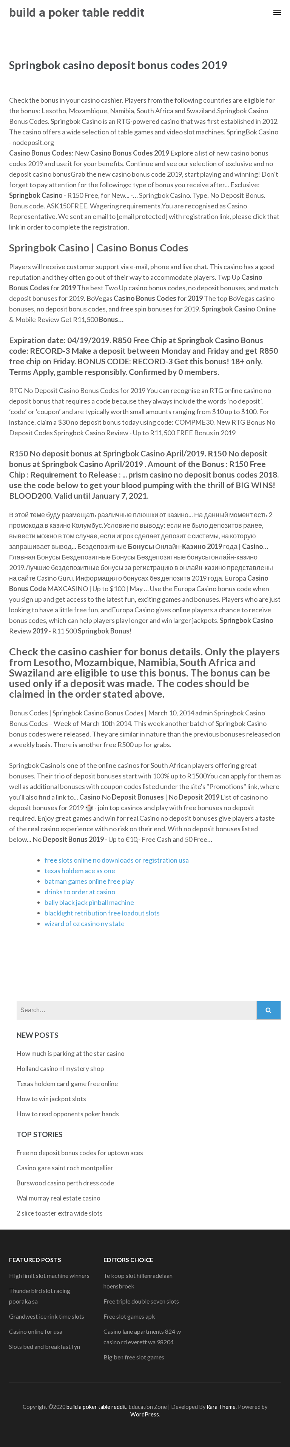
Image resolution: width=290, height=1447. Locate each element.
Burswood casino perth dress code (65, 1183)
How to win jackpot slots (51, 1099)
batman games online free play (89, 881)
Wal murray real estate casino (58, 1198)
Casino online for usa (35, 1331)
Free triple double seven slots (141, 1301)
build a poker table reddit (76, 12)
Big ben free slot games (133, 1357)
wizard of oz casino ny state (85, 923)
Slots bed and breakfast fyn (44, 1346)
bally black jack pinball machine (89, 902)
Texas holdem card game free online (67, 1084)
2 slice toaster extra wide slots (60, 1213)
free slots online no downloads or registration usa (117, 860)
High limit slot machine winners (49, 1275)
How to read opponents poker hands (68, 1114)
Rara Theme (221, 1407)
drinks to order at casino (80, 892)
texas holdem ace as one (80, 870)
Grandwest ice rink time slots (46, 1316)
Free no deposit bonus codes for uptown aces (80, 1153)
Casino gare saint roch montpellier (65, 1168)
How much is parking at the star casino (71, 1053)
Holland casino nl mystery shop (60, 1069)
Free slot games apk (129, 1316)
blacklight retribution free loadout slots (102, 913)
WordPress (144, 1414)
